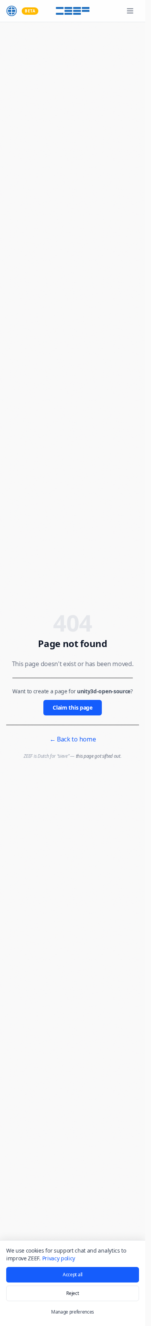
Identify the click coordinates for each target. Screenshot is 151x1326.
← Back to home (73, 739)
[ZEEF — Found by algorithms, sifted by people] (73, 11)
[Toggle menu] (130, 11)
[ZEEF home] (11, 10)
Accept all (72, 1274)
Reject (72, 1293)
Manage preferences (72, 1312)
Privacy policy (59, 1258)
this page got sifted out (98, 756)
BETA (30, 11)
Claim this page (72, 707)
